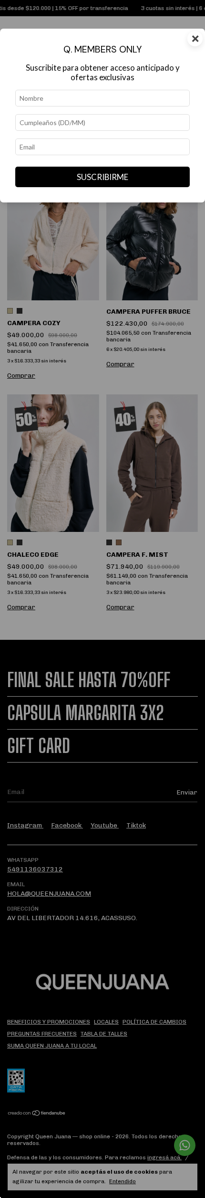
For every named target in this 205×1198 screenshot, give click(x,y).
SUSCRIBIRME (102, 177)
